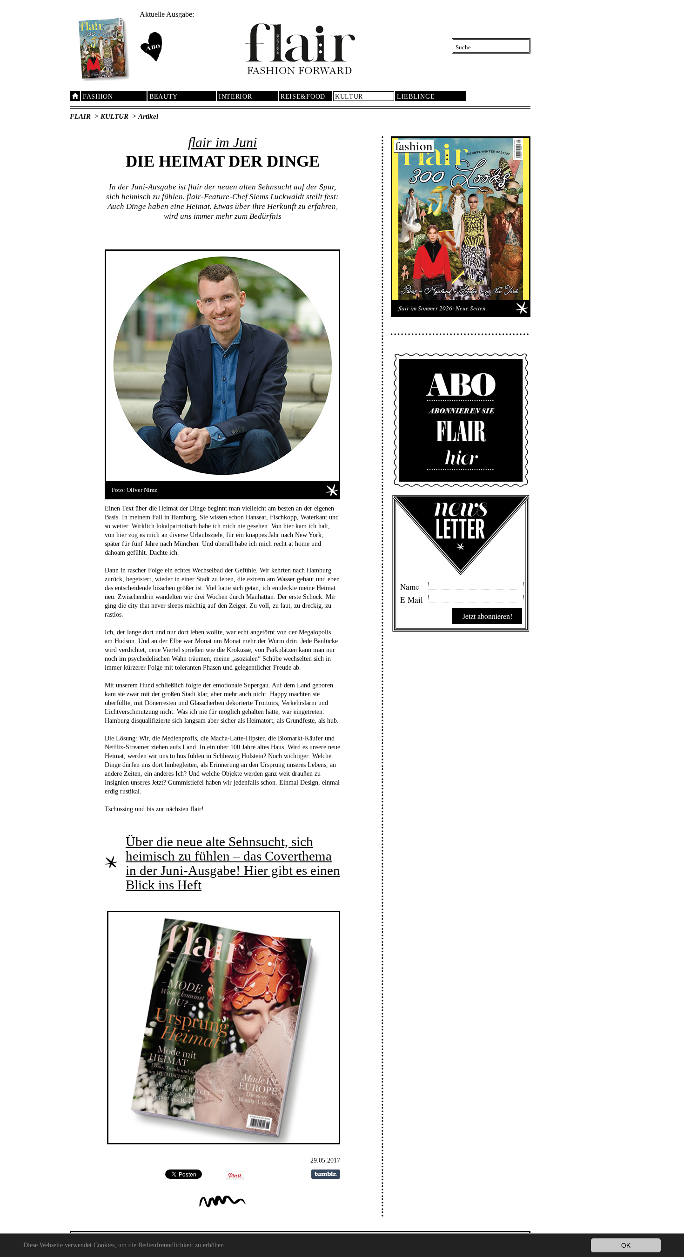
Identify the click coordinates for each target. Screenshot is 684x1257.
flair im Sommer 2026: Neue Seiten (442, 308)
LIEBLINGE (416, 96)
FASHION (98, 96)
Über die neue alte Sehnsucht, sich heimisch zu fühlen (219, 848)
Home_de (75, 96)
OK (625, 1245)
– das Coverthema (281, 855)
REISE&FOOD (303, 96)
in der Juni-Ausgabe (181, 870)
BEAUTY (163, 96)
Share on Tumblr (325, 1174)
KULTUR (349, 96)
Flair (80, 116)
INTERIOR (235, 96)
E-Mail (411, 598)
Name (409, 585)
